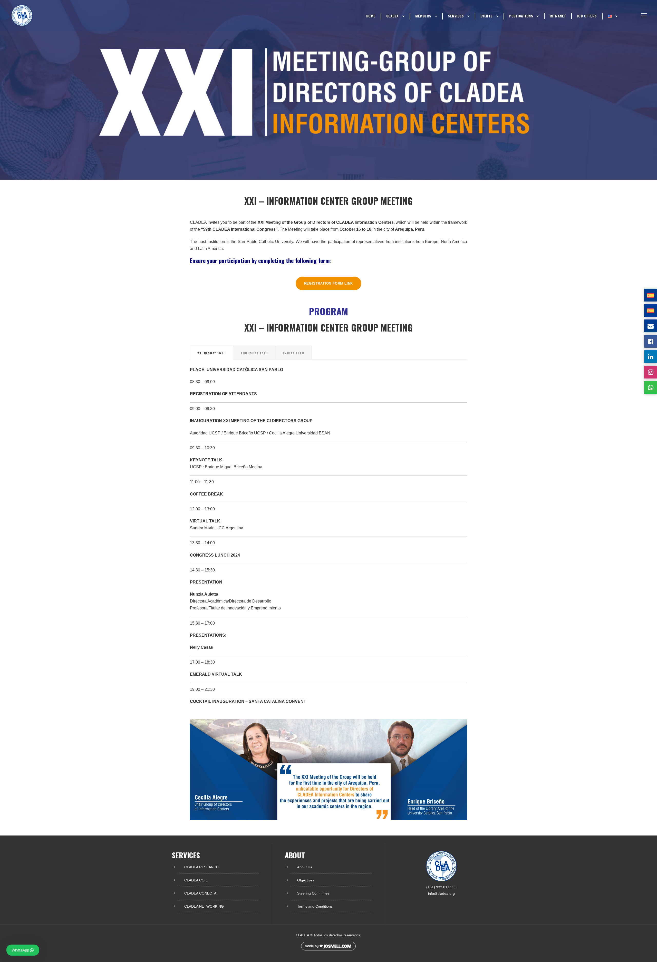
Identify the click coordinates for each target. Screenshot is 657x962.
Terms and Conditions (315, 906)
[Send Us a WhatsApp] (650, 387)
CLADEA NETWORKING (204, 906)
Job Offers (587, 15)
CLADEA (392, 15)
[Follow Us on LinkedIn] (650, 356)
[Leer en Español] (650, 295)
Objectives (305, 880)
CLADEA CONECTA (200, 893)
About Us (304, 867)
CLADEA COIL (196, 880)
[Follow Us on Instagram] (650, 372)
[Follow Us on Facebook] (650, 341)
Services (456, 15)
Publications (521, 15)
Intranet (558, 15)
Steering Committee (313, 893)
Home (370, 15)
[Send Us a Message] (650, 325)
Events (486, 15)
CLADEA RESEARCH (201, 867)
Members (423, 15)
